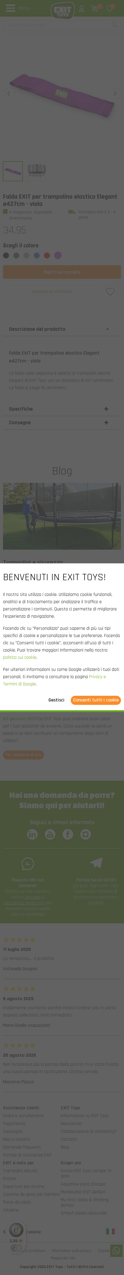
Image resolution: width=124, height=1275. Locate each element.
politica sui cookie (19, 657)
